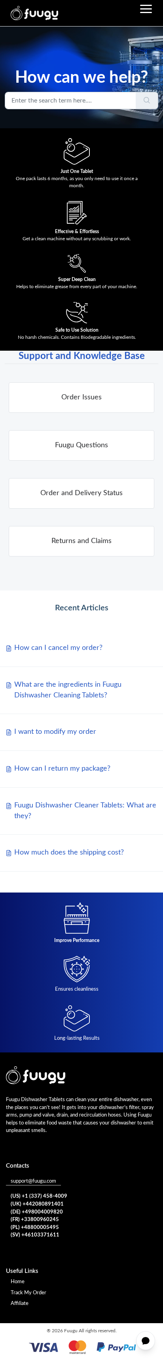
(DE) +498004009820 (37, 1212)
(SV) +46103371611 (35, 1235)
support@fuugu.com (33, 1181)
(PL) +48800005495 (35, 1227)
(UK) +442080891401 (37, 1204)
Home (18, 1281)
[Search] (147, 100)
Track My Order (28, 1292)
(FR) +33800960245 (35, 1219)
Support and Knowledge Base (82, 356)
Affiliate (19, 1303)
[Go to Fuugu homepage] (34, 13)
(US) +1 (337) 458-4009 (39, 1196)
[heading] (81, 397)
